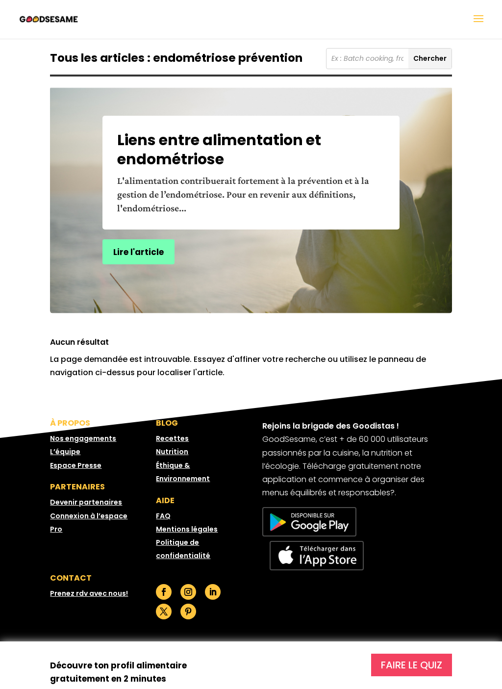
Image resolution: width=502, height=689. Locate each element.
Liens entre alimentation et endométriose (219, 149)
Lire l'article (138, 252)
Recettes (172, 438)
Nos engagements (83, 438)
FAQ (163, 516)
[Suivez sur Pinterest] (188, 611)
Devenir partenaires (86, 502)
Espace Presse (75, 465)
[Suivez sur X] (164, 611)
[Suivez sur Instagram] (188, 592)
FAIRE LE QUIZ (411, 665)
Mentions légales (187, 529)
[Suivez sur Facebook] (164, 592)
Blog (167, 423)
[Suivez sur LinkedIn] (213, 592)
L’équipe (65, 452)
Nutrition (172, 452)
